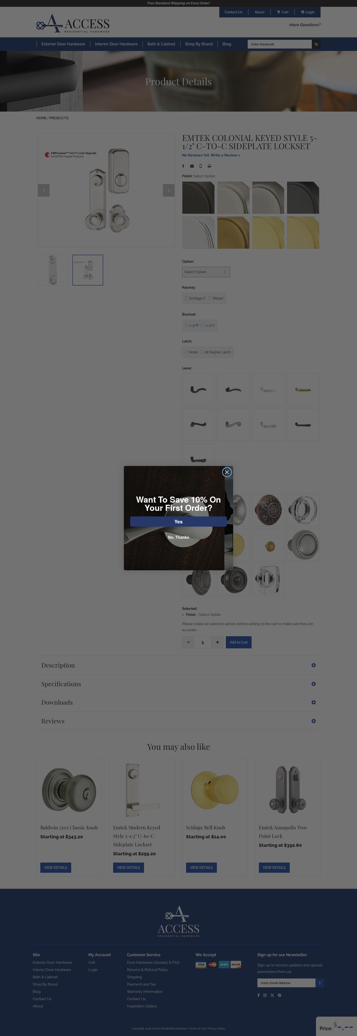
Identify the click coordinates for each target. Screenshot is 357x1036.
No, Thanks (178, 537)
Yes (178, 521)
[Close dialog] (227, 472)
